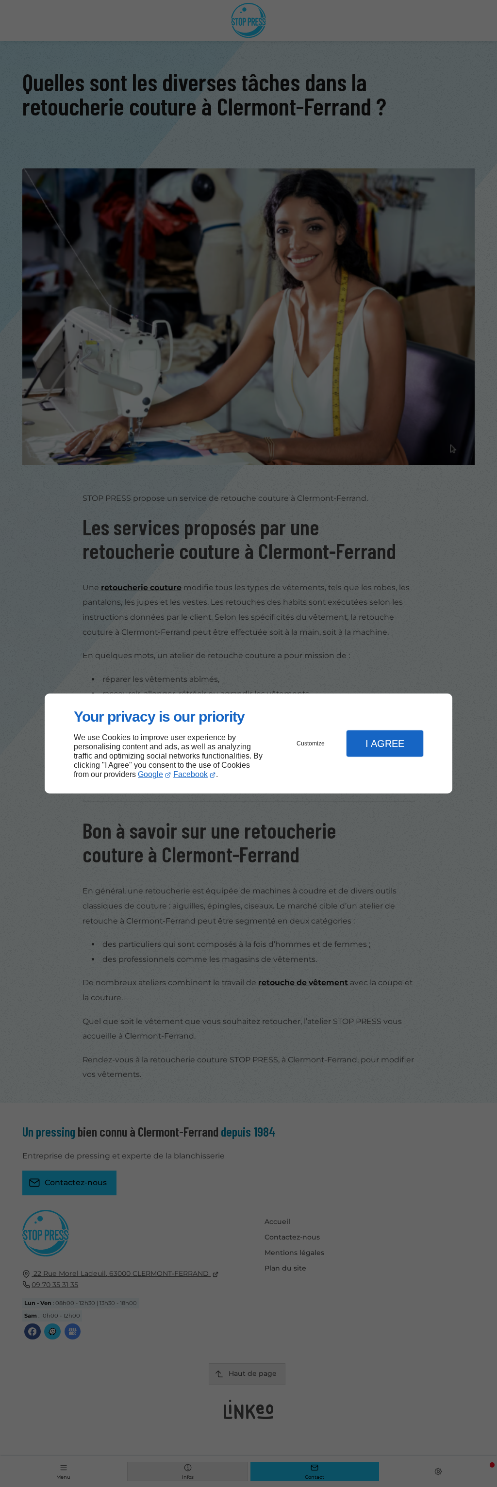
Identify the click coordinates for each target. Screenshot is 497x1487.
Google (150, 774)
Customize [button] (311, 743)
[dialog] (248, 744)
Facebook (190, 774)
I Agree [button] (384, 743)
